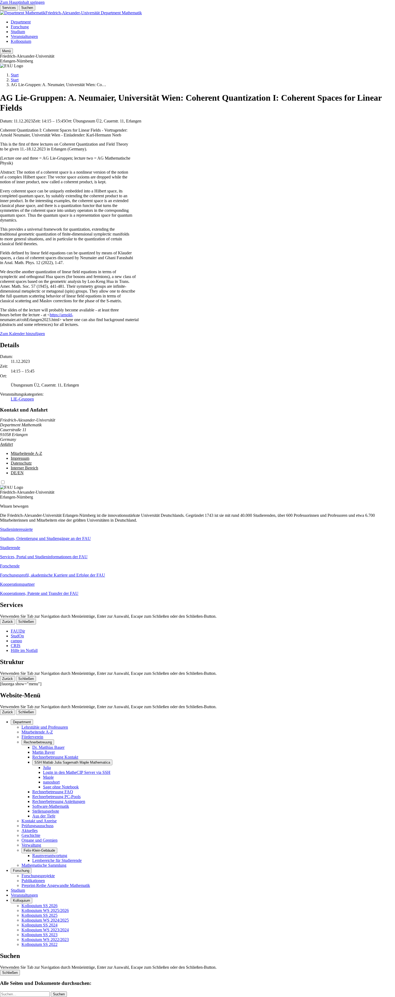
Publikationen (33, 880)
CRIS (15, 645)
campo (16, 640)
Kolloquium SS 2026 (39, 905)
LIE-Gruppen (22, 399)
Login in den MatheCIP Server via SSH (76, 772)
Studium (18, 31)
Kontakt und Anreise (39, 821)
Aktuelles (29, 830)
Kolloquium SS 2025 (39, 915)
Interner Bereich (24, 468)
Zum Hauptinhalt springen (22, 2)
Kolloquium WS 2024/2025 (45, 920)
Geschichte (30, 835)
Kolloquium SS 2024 (39, 925)
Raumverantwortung (49, 855)
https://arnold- (61, 315)
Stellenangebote (45, 811)
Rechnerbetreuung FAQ (52, 791)
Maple (48, 777)
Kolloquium (21, 41)
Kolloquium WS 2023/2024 (45, 930)
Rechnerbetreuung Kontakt (55, 757)
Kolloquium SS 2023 (39, 934)
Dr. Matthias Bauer (48, 747)
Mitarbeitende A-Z (26, 453)
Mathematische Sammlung (43, 865)
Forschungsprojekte (38, 875)
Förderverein (32, 737)
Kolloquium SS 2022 (39, 944)
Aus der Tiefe (43, 816)
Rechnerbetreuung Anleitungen (58, 801)
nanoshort (51, 782)
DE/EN (17, 473)
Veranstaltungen (24, 36)
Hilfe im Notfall (24, 650)
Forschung (20, 26)
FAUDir (18, 631)
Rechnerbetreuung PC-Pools (56, 796)
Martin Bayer (43, 752)
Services (9, 8)
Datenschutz (21, 463)
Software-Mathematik (50, 806)
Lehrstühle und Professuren (44, 727)
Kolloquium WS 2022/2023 (45, 939)
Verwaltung (31, 845)
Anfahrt (6, 444)
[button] (197, 534)
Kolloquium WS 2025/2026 (45, 910)
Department (21, 22)
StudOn (17, 636)
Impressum (20, 458)
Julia (47, 767)
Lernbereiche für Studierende (57, 860)
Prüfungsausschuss (37, 825)
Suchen (27, 8)
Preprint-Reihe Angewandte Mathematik (55, 885)
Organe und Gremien (39, 840)
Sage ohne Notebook (61, 787)
